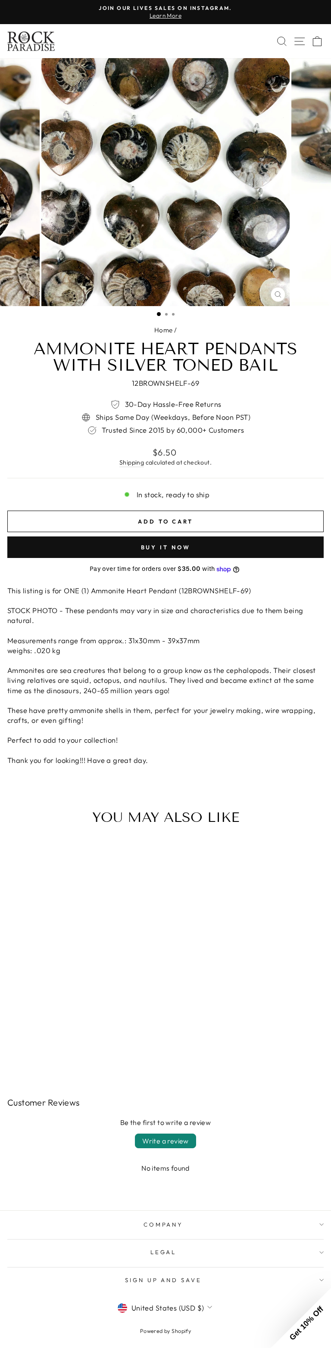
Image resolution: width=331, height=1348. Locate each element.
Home (163, 330)
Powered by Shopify (165, 1330)
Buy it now (165, 547)
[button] (301, 1318)
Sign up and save (163, 1280)
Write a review (165, 1141)
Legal (163, 1252)
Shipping (131, 462)
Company (164, 1224)
